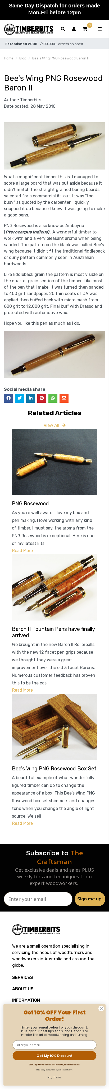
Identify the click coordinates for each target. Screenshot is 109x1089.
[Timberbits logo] (28, 29)
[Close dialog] (101, 1008)
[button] (85, 29)
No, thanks (54, 1077)
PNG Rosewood (30, 503)
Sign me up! (90, 898)
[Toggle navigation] (99, 29)
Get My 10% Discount (54, 1055)
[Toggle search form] (63, 29)
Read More (22, 550)
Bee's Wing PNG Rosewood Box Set (54, 768)
